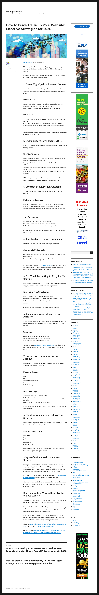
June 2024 (75, 367)
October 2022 (76, 400)
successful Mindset (77, 501)
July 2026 (75, 327)
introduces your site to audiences (44, 345)
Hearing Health (76, 477)
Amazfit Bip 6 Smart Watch (79, 464)
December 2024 (76, 357)
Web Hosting (76, 509)
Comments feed (76, 524)
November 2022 (76, 398)
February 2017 (76, 448)
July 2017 (75, 440)
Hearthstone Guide (77, 480)
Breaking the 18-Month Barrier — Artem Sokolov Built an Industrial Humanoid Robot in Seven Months (83, 277)
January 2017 (76, 450)
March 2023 (75, 391)
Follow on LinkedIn (82, 26)
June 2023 (75, 387)
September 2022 (77, 401)
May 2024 (75, 369)
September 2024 (77, 362)
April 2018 (75, 425)
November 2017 (76, 433)
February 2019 (76, 409)
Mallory (74, 298)
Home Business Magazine (45, 526)
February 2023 (76, 393)
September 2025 (77, 343)
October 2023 (76, 380)
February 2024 (76, 374)
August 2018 (76, 419)
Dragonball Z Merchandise (79, 470)
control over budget (46, 265)
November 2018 (76, 414)
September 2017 (76, 437)
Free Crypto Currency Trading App (81, 475)
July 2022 (75, 404)
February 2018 (76, 429)
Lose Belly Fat (76, 487)
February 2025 (76, 354)
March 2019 (75, 408)
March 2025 (76, 353)
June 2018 (75, 422)
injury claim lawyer (77, 293)
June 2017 (75, 442)
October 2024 (76, 361)
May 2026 (75, 330)
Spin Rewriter (76, 500)
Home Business (28, 62)
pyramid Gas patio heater (79, 311)
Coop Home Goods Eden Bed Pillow (81, 466)
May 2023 (75, 388)
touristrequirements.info (79, 308)
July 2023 (75, 385)
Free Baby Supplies (77, 474)
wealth (74, 508)
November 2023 (76, 378)
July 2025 (75, 346)
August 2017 (76, 438)
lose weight (75, 488)
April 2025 (75, 351)
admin (7, 66)
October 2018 (76, 416)
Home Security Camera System (80, 482)
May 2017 (75, 443)
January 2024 (76, 375)
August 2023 (76, 383)
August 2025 (76, 345)
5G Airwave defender (78, 462)
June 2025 (75, 348)
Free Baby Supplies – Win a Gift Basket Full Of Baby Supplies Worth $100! (83, 295)
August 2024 (76, 364)
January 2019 (76, 411)
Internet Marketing (11, 71)
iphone (74, 485)
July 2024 (75, 366)
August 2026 (76, 325)
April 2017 (75, 445)
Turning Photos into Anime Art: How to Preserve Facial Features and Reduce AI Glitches (82, 269)
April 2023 (75, 390)
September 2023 (77, 382)
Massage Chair (76, 493)
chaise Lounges (76, 303)
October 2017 (76, 435)
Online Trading (76, 495)
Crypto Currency (77, 469)
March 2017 (75, 446)
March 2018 (75, 427)
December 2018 (76, 412)
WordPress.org (76, 525)
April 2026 (75, 332)
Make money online (77, 491)
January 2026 (76, 336)
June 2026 (75, 328)
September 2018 (76, 417)
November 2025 (76, 340)
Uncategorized (76, 504)
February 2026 (76, 335)
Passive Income (76, 496)
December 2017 (76, 432)
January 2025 (76, 356)
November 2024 (76, 359)
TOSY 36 (75, 503)
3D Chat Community (77, 461)
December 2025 (76, 338)
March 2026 (76, 333)
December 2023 (76, 377)
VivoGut (74, 506)
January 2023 (76, 395)
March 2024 (76, 372)
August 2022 (76, 403)
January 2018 (76, 430)
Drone (74, 472)
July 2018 (75, 421)
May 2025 (75, 349)
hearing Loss (76, 479)
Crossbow (75, 467)
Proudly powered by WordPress (22, 588)
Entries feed (75, 522)
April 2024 (75, 370)
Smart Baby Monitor (78, 498)
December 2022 (76, 396)
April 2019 (75, 406)
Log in (74, 520)
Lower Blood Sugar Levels (79, 490)
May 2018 (75, 424)
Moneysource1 (14, 11)
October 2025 (76, 341)
